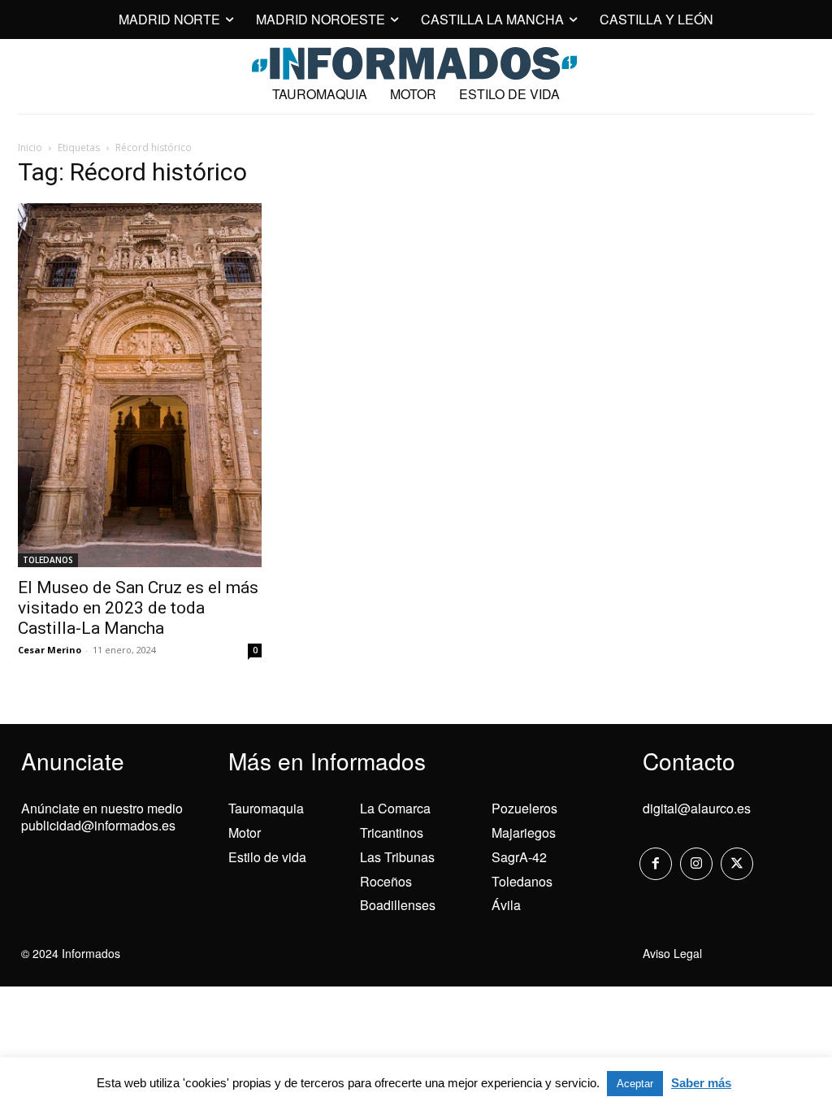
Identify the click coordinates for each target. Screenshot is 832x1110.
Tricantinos (391, 832)
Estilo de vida (267, 857)
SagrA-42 (519, 857)
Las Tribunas (397, 857)
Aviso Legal (672, 953)
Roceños (386, 881)
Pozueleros (524, 808)
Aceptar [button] (635, 1083)
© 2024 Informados (70, 953)
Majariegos (524, 832)
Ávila (506, 904)
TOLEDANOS (48, 560)
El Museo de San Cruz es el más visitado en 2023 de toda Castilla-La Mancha (138, 608)
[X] (737, 864)
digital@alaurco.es (697, 808)
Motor (244, 832)
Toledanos (522, 881)
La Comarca (395, 808)
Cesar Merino (49, 650)
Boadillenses (398, 904)
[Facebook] (655, 864)
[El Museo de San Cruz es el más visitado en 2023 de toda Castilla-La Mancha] (140, 385)
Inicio (30, 147)
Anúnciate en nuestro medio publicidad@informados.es (102, 817)
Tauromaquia (266, 808)
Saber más (701, 1083)
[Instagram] (696, 864)
